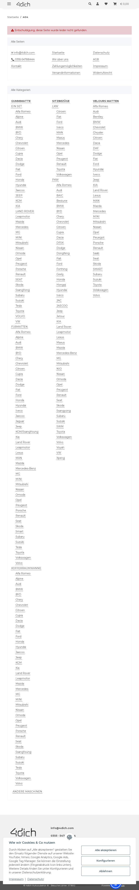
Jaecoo (20, 190)
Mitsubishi (22, 242)
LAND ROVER (25, 211)
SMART (97, 269)
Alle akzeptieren (106, 850)
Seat (18, 521)
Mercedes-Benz (26, 468)
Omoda (20, 253)
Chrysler (98, 132)
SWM (60, 426)
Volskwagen (100, 290)
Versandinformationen (66, 72)
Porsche (21, 269)
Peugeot (21, 263)
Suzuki (20, 300)
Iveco (19, 410)
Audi (18, 122)
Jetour (60, 316)
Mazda (20, 221)
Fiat (18, 169)
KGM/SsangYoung (27, 431)
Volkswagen (23, 557)
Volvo (19, 563)
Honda (20, 179)
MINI (19, 237)
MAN (19, 458)
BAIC (59, 195)
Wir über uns (60, 59)
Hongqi (61, 284)
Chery (19, 137)
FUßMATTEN (19, 326)
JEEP (19, 195)
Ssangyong (63, 410)
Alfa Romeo (23, 111)
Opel (19, 258)
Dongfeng (63, 253)
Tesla (19, 305)
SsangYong (23, 290)
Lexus (19, 452)
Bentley (98, 116)
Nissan (20, 248)
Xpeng (60, 458)
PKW (55, 179)
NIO (59, 368)
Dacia (19, 158)
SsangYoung (23, 752)
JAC (58, 300)
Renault (21, 274)
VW (18, 321)
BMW (19, 127)
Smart (19, 531)
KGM (19, 200)
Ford (18, 174)
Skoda (19, 284)
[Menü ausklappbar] (9, 2)
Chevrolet (22, 143)
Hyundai (21, 185)
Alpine (19, 116)
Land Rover (23, 442)
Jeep (19, 426)
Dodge (20, 164)
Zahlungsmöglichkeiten (67, 66)
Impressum (16, 879)
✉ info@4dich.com (23, 52)
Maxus (60, 137)
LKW (55, 106)
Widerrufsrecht (102, 72)
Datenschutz (35, 879)
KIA (18, 206)
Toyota (20, 311)
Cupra (19, 153)
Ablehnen (105, 871)
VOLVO (20, 316)
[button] (91, 4)
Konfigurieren (105, 860)
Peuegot (98, 237)
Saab (96, 253)
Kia (17, 437)
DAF (96, 148)
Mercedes (22, 227)
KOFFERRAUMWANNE (26, 568)
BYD (18, 132)
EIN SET (16, 106)
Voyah (60, 447)
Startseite (58, 52)
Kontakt (16, 66)
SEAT (19, 279)
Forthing (61, 269)
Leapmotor (23, 216)
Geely (60, 274)
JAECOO (62, 305)
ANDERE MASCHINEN (27, 791)
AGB (96, 59)
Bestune (61, 200)
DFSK (60, 242)
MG (18, 232)
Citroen (20, 148)
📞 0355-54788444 (23, 59)
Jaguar (20, 421)
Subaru (20, 295)
